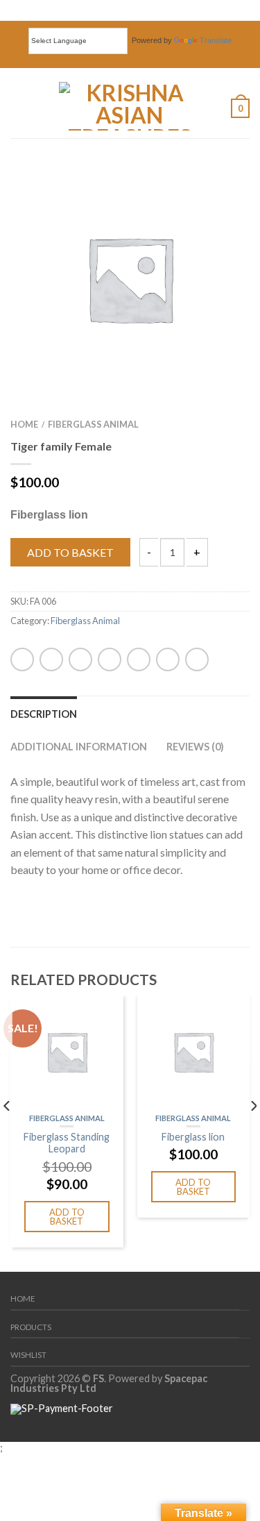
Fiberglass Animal (93, 424)
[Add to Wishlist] (215, 194)
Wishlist (28, 1354)
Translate (216, 40)
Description (43, 714)
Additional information (78, 747)
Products (30, 1326)
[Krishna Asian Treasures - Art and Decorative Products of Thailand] (129, 103)
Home (24, 424)
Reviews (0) (195, 747)
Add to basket (70, 552)
